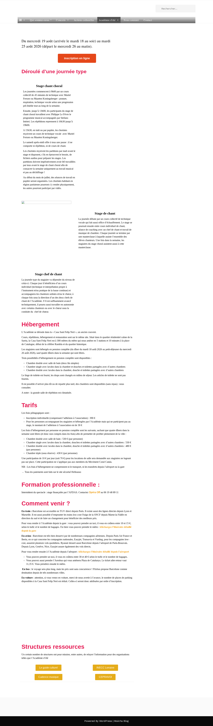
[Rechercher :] (175, 8)
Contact (148, 20)
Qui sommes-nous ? (40, 20)
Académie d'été (107, 20)
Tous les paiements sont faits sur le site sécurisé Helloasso (53, 472)
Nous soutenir (131, 20)
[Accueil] (22, 20)
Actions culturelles (84, 20)
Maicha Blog (121, 720)
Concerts (61, 20)
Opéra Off (94, 492)
